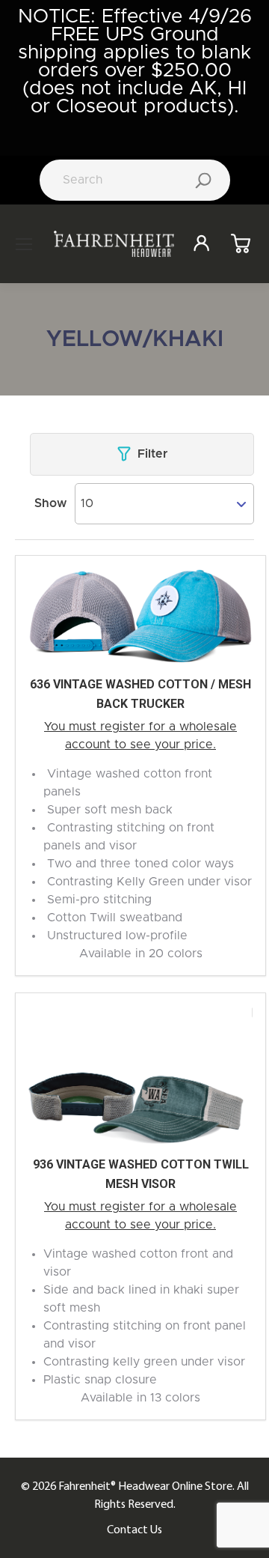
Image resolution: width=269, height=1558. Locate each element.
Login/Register (206, 244)
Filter (152, 454)
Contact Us (134, 1528)
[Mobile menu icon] (24, 244)
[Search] (203, 180)
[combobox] (164, 503)
